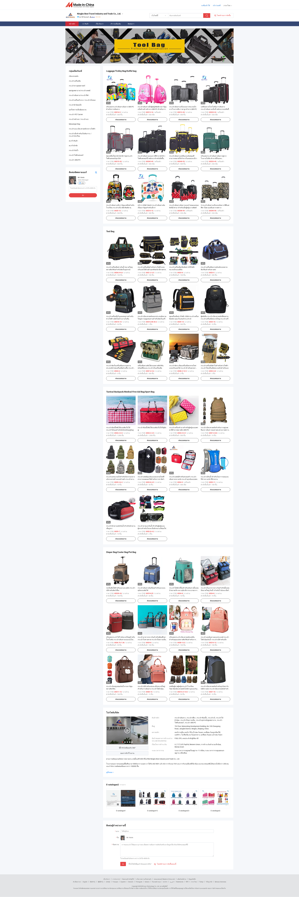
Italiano (147, 882)
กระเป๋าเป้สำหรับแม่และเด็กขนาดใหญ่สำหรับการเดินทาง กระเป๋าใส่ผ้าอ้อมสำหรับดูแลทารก (151, 688)
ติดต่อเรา (131, 24)
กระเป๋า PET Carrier (76, 114)
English (85, 882)
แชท (82, 183)
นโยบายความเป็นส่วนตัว (143, 879)
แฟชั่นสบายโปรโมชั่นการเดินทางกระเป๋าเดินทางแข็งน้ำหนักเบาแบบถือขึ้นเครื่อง (215, 109)
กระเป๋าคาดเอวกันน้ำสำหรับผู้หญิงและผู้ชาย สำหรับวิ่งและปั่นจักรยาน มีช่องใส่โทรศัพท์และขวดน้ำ (152, 528)
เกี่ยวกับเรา (100, 24)
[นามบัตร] (96, 172)
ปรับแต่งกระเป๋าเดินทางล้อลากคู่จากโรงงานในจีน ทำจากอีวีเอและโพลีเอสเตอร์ (213, 158)
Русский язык (156, 882)
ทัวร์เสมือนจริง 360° (128, 748)
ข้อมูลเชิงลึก (192, 879)
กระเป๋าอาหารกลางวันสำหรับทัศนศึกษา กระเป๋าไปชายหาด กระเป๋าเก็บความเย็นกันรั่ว (152, 639)
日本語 (108, 882)
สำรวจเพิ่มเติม (116, 24)
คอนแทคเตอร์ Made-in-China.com (164, 879)
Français (115, 882)
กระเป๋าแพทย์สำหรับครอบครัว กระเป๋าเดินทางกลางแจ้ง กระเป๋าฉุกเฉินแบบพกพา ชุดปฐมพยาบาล (183, 479)
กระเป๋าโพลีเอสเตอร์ (76, 155)
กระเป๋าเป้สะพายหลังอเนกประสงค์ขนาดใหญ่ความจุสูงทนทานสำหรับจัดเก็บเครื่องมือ (152, 318)
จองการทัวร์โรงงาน (127, 753)
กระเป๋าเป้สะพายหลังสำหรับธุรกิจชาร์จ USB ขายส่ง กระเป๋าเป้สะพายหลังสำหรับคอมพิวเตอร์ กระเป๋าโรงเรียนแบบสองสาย (215, 688)
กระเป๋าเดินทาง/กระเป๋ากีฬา (79, 95)
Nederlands (179, 882)
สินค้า (87, 24)
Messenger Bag (74, 124)
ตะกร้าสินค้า (73, 141)
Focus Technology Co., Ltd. (151, 886)
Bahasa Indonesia (220, 882)
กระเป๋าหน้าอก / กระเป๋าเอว (79, 119)
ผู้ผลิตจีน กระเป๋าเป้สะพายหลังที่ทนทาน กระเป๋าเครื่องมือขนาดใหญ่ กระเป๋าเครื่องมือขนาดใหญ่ (215, 318)
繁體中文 (100, 882)
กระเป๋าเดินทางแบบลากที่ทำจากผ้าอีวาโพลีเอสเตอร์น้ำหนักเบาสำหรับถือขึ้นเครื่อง (151, 158)
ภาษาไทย (194, 882)
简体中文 (92, 882)
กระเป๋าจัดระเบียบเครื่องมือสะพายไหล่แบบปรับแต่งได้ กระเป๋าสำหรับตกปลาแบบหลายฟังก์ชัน (182, 368)
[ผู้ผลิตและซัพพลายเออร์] (80, 4)
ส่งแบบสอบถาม (120, 119)
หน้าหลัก (72, 24)
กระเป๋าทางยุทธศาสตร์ (77, 86)
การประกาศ (116, 879)
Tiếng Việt (209, 882)
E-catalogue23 (184, 811)
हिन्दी (187, 882)
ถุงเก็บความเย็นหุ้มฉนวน (77, 109)
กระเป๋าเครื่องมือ (75, 81)
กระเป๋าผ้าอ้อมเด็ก (75, 105)
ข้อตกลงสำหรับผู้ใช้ (128, 879)
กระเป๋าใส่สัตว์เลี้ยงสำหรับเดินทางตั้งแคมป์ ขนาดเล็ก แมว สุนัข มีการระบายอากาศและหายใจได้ (184, 590)
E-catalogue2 (215, 811)
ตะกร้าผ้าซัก (73, 145)
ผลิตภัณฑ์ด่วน (181, 879)
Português (139, 882)
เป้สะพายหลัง (73, 76)
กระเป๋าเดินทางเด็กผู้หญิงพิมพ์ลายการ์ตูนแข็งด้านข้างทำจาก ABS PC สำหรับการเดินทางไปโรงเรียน (152, 109)
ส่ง (123, 864)
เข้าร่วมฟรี (217, 5)
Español (123, 882)
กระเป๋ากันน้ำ (73, 150)
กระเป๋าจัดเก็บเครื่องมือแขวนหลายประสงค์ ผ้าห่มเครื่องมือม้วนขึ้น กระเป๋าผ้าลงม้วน (120, 368)
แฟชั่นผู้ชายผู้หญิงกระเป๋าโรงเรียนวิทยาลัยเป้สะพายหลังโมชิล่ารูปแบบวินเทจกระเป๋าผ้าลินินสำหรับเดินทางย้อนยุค (184, 688)
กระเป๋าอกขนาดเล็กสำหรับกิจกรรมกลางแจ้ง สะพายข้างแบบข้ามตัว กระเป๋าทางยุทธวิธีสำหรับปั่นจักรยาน (120, 479)
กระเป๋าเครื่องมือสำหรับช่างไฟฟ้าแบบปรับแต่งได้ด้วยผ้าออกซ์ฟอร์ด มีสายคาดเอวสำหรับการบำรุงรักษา (152, 269)
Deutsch (130, 882)
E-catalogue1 (121, 811)
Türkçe (201, 882)
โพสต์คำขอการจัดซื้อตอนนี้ (165, 864)
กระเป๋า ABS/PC (74, 160)
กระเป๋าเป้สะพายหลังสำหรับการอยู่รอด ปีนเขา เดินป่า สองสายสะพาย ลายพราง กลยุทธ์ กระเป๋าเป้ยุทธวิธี (215, 429)
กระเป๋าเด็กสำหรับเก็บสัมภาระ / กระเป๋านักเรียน (80, 134)
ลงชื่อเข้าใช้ (205, 5)
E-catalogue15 (152, 811)
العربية (172, 882)
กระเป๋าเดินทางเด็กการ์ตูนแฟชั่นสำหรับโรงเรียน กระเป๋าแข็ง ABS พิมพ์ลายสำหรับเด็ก (120, 207)
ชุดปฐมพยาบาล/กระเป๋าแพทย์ (79, 90)
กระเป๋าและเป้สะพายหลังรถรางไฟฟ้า (82, 129)
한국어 (165, 882)
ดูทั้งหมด (109, 772)
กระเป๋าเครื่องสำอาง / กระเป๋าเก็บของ (82, 100)
